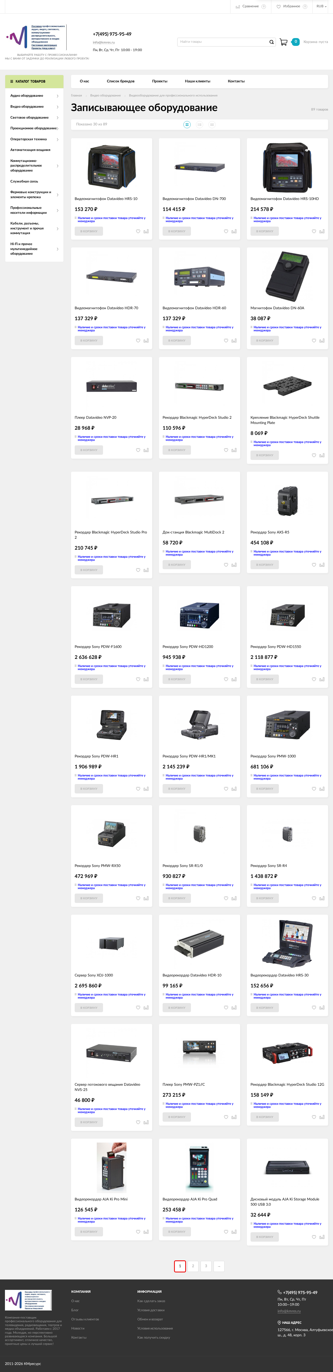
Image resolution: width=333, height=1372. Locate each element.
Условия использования (155, 1328)
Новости (77, 1328)
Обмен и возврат (150, 1319)
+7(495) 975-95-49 (112, 34)
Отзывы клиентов (85, 1319)
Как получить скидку (153, 1337)
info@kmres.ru (104, 42)
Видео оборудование (105, 95)
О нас (84, 81)
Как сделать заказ (151, 1301)
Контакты (236, 81)
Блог (75, 1310)
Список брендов (121, 81)
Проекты (159, 81)
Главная (76, 95)
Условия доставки (150, 1310)
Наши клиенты (197, 81)
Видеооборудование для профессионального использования (173, 95)
